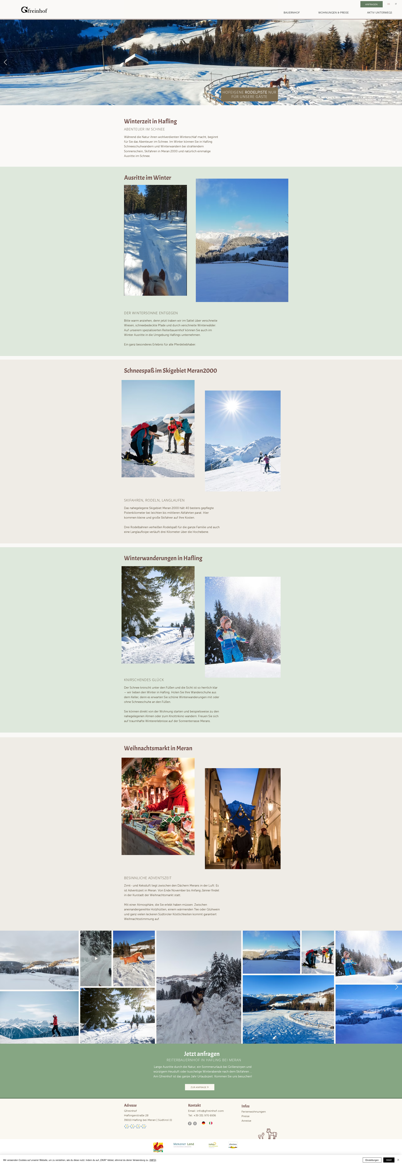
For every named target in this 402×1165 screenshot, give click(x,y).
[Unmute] (133, 291)
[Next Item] (396, 62)
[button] (291, 13)
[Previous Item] (5, 62)
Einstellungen (372, 1160)
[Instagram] (195, 1123)
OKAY (389, 1160)
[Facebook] (190, 1123)
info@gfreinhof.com (210, 1111)
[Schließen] (398, 1159)
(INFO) (152, 1160)
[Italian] (210, 1123)
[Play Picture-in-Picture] (177, 291)
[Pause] (128, 291)
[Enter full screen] (183, 291)
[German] (203, 1123)
